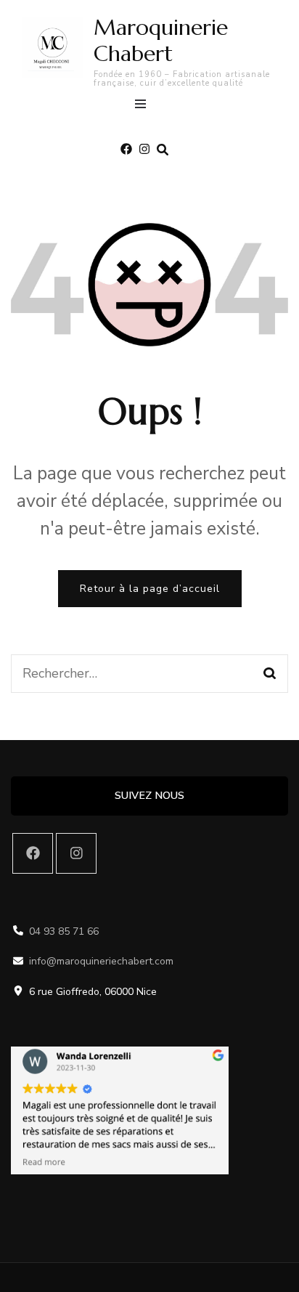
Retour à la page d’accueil (150, 589)
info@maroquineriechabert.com (101, 961)
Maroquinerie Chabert (161, 40)
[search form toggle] (162, 150)
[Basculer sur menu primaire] (144, 106)
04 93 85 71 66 (64, 931)
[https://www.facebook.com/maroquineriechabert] (32, 853)
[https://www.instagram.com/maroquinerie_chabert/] (76, 853)
